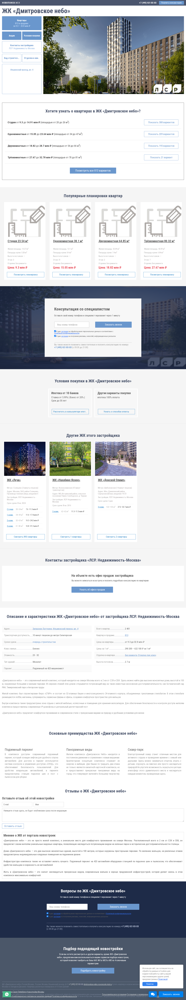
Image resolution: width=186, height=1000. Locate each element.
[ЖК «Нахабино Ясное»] (70, 491)
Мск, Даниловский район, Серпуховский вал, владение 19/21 (112, 492)
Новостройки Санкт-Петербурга (14, 992)
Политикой (162, 979)
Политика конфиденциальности (64, 996)
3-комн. (10, 526)
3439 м (19, 514)
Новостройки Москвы (35, 992)
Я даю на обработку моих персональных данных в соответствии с (83, 332)
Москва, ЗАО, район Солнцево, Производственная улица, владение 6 (23, 492)
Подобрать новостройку (93, 970)
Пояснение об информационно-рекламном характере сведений (27, 996)
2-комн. (10, 520)
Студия (10, 509)
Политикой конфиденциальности (66, 333)
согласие (64, 331)
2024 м (19, 509)
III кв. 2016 (61, 505)
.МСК (11, 3)
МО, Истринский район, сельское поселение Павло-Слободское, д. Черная (69, 494)
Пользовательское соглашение (114, 994)
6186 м (19, 526)
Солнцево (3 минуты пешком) (22, 488)
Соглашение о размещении (137, 994)
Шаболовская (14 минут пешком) (115, 488)
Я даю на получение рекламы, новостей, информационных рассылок (86, 336)
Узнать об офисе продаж (92, 589)
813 (126, 635)
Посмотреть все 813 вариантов (93, 170)
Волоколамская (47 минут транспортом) (66, 489)
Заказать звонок (113, 324)
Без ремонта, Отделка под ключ (140, 655)
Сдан (105, 501)
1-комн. (10, 515)
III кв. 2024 (16, 503)
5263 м (19, 520)
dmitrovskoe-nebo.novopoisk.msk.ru (98, 984)
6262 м (65, 511)
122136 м (110, 507)
